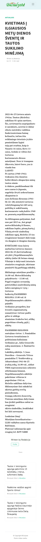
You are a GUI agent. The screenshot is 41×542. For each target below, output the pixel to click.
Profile (15, 444)
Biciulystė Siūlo (12, 478)
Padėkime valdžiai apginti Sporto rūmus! (19, 489)
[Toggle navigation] (33, 4)
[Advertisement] (20, 87)
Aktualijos (9, 17)
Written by (13, 59)
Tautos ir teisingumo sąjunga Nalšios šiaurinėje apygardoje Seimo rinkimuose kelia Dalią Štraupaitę (19, 508)
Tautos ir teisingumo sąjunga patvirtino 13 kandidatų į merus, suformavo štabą (17, 470)
